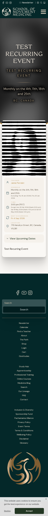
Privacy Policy (24, 422)
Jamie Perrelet (17, 183)
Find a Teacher (24, 331)
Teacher (15, 180)
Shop (24, 344)
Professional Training (24, 375)
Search (24, 387)
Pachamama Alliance (24, 418)
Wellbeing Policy (24, 435)
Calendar (24, 327)
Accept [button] (29, 511)
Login (24, 348)
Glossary (24, 443)
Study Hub (24, 367)
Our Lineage (24, 391)
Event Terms (24, 426)
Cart (24, 352)
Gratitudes (24, 356)
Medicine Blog (24, 383)
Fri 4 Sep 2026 (18, 218)
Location (15, 223)
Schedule (15, 187)
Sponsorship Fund (24, 414)
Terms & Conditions (24, 431)
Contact (24, 400)
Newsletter (27, 2)
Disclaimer (24, 439)
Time (13, 202)
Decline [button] (7, 511)
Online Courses (24, 379)
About (24, 336)
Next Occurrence (19, 216)
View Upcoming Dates (22, 238)
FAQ (24, 395)
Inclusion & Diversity (24, 410)
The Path (24, 340)
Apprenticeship (24, 371)
